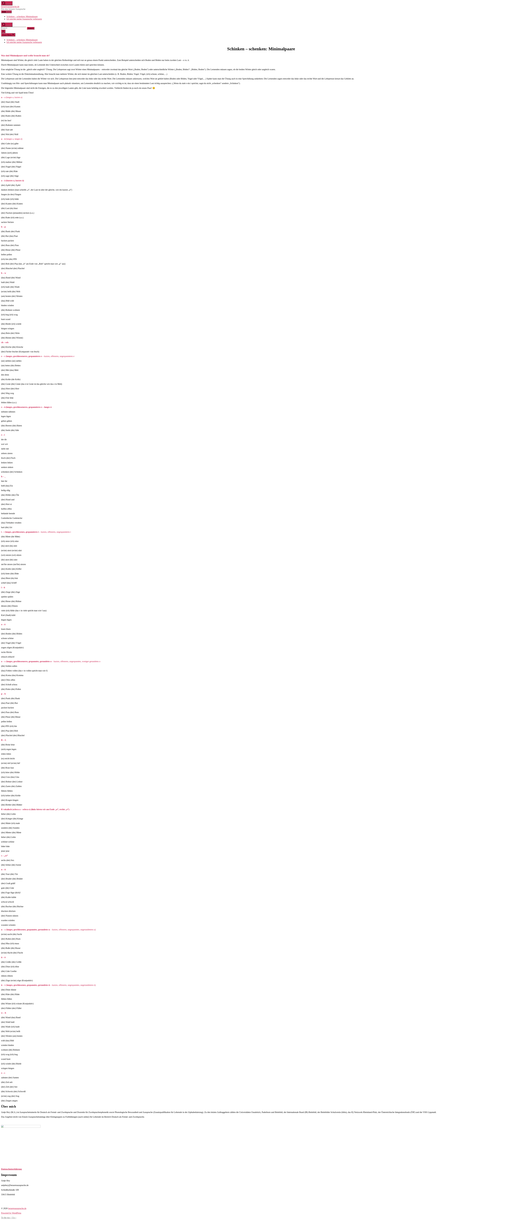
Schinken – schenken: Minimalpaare (22, 16)
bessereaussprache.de (10, 6)
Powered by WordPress (11, 1213)
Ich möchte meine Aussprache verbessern (24, 19)
